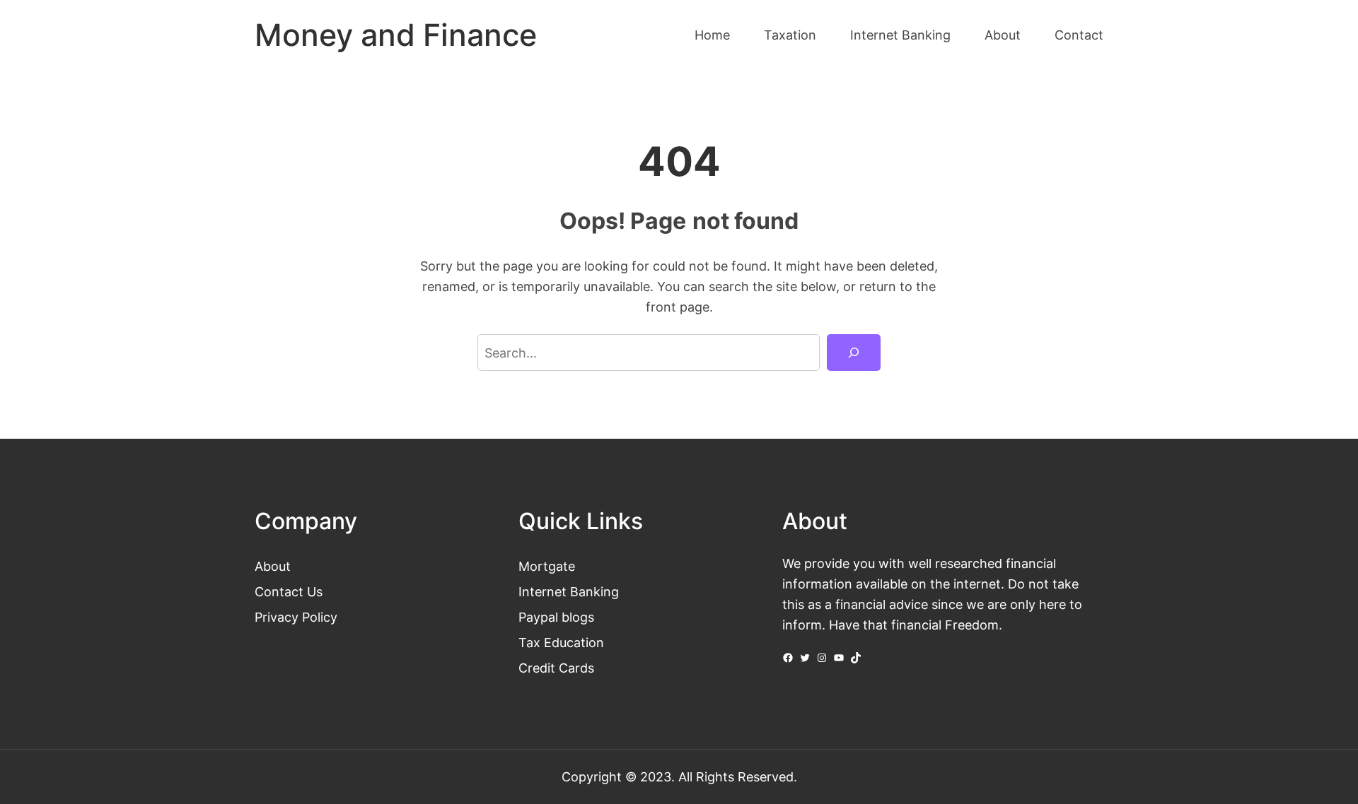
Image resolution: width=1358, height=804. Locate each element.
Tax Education (561, 642)
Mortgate (546, 566)
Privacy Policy (296, 617)
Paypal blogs (556, 617)
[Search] (854, 352)
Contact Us (289, 591)
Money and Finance (396, 35)
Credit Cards (556, 667)
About (273, 566)
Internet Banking (568, 591)
